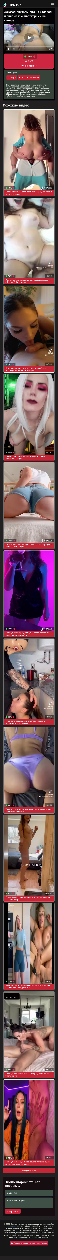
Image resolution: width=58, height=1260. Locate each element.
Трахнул (12, 77)
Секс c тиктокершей (29, 77)
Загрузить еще (29, 1170)
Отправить (12, 1211)
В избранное (30, 66)
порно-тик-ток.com (12, 1226)
